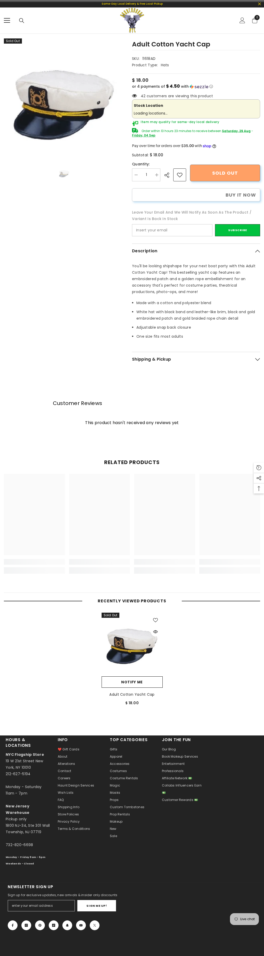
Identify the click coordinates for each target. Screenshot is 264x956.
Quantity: (141, 164)
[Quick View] (155, 631)
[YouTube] (81, 925)
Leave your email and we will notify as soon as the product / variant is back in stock (191, 215)
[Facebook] (13, 925)
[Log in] (242, 20)
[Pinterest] (40, 925)
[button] (196, 86)
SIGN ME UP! (96, 906)
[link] (179, 174)
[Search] (22, 21)
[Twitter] (95, 925)
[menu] (7, 20)
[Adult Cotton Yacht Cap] (132, 643)
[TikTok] (54, 925)
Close (259, 4)
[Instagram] (26, 925)
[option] (64, 98)
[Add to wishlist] (155, 620)
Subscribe (237, 230)
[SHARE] (168, 175)
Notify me (132, 682)
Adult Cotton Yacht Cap (131, 694)
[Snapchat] (67, 925)
